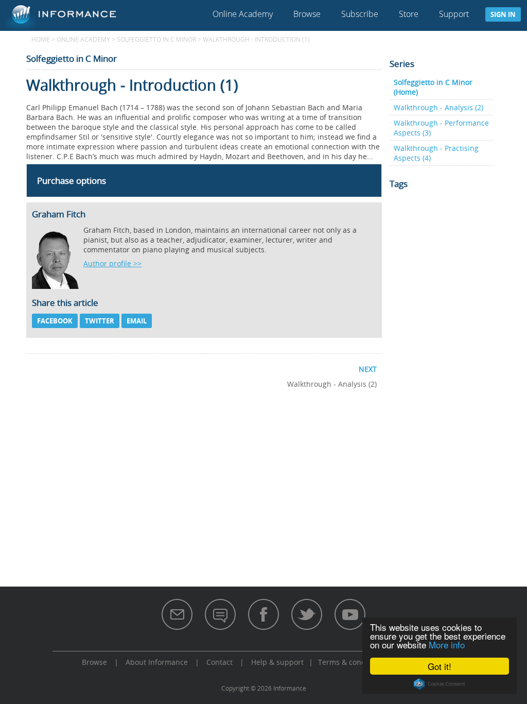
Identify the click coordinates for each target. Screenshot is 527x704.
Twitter (99, 320)
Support (454, 14)
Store (408, 14)
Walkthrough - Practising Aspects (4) (436, 153)
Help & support (277, 662)
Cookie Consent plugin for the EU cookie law (439, 684)
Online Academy (243, 14)
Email (137, 320)
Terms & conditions (351, 662)
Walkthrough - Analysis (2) (438, 107)
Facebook (55, 320)
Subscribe (359, 14)
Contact (219, 662)
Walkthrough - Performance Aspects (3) (441, 128)
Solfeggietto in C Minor (156, 39)
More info (447, 644)
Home (40, 39)
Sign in (503, 14)
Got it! (439, 666)
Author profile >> (112, 263)
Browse (307, 14)
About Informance (157, 662)
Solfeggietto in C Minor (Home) (433, 87)
